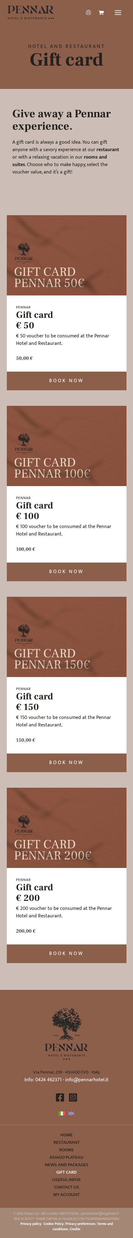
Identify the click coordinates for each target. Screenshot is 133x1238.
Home (66, 1135)
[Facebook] (60, 1097)
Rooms (66, 1150)
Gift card (66, 1172)
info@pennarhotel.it (87, 1079)
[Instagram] (73, 1097)
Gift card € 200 (34, 892)
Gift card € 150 (34, 701)
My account (66, 1195)
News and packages (66, 1165)
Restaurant (67, 1142)
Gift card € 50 (34, 320)
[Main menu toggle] (118, 12)
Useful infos (66, 1180)
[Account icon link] (88, 12)
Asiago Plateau (66, 1157)
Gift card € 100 (34, 510)
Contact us (66, 1187)
